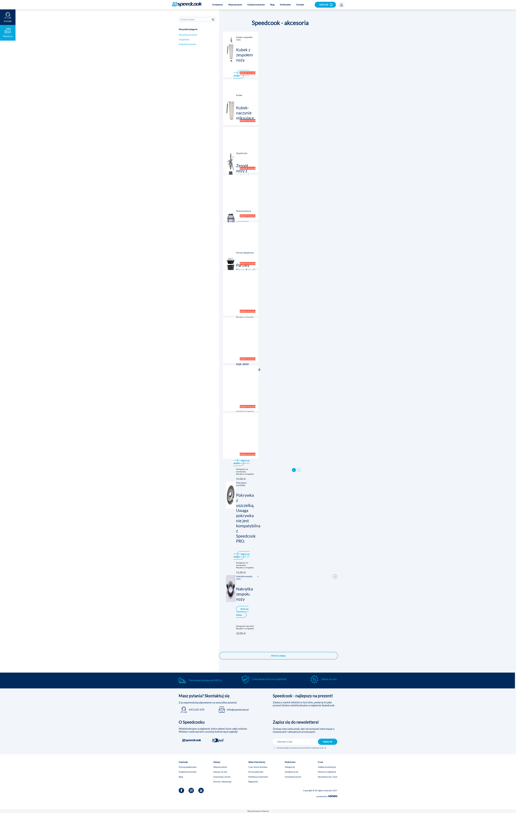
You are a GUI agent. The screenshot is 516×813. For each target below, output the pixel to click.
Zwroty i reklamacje (222, 781)
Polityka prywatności (258, 776)
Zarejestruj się (291, 771)
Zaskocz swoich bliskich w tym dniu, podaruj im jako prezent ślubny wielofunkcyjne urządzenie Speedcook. (304, 704)
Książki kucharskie (187, 44)
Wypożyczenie (220, 767)
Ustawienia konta (293, 776)
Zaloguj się (290, 767)
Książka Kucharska (187, 771)
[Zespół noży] (230, 165)
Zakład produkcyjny (327, 767)
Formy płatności (255, 771)
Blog (181, 776)
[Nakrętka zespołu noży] (230, 588)
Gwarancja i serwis (221, 776)
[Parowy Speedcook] (230, 264)
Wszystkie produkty (188, 34)
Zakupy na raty (220, 771)
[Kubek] (230, 107)
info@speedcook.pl (238, 709)
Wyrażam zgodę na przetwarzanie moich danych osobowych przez (300, 748)
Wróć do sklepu (278, 655)
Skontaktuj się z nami (327, 776)
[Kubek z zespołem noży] (230, 49)
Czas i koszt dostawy (257, 767)
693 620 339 (196, 709)
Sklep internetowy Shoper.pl (258, 811)
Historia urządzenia (327, 771)
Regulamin (253, 781)
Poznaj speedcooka (187, 767)
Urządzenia (184, 39)
